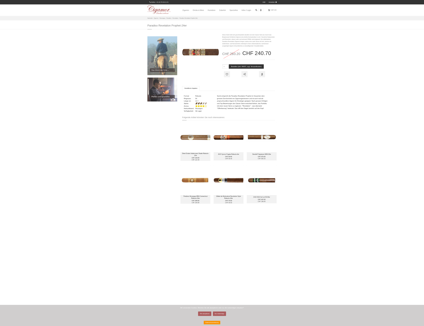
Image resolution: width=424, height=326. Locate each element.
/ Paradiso (168, 18)
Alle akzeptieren (205, 313)
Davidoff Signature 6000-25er (261, 154)
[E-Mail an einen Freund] (244, 74)
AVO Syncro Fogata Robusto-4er (228, 154)
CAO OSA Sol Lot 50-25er (261, 197)
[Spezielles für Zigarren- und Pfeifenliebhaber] (162, 89)
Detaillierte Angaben (191, 88)
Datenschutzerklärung (212, 322)
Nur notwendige (219, 313)
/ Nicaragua (162, 18)
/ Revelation (175, 18)
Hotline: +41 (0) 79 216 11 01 (159, 2)
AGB (264, 2)
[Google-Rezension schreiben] (262, 74)
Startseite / (150, 18)
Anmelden (272, 2)
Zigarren (156, 18)
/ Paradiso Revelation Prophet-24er (188, 18)
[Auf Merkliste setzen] (226, 74)
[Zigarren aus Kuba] (162, 55)
